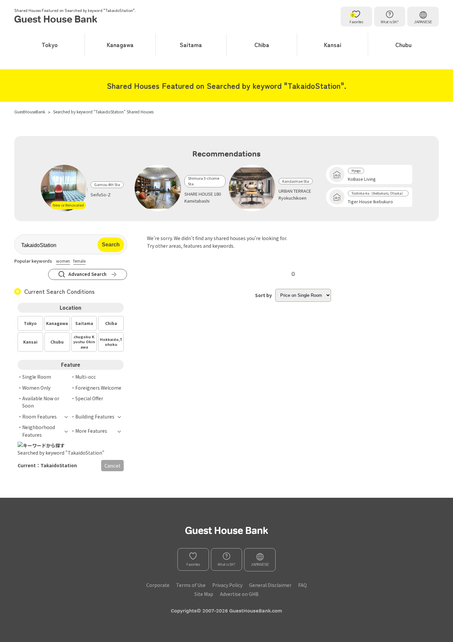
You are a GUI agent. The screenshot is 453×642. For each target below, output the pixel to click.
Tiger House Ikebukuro (370, 201)
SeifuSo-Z (101, 194)
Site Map (203, 594)
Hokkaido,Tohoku (111, 342)
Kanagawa (120, 44)
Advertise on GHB (239, 594)
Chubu (403, 44)
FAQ (302, 585)
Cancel (112, 465)
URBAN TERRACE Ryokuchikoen (295, 194)
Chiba (261, 44)
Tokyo (49, 44)
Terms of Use (191, 585)
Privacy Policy (227, 585)
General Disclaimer (270, 585)
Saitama (191, 44)
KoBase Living (362, 179)
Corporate (157, 585)
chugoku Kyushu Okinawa (84, 342)
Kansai (332, 44)
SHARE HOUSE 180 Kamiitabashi (202, 197)
